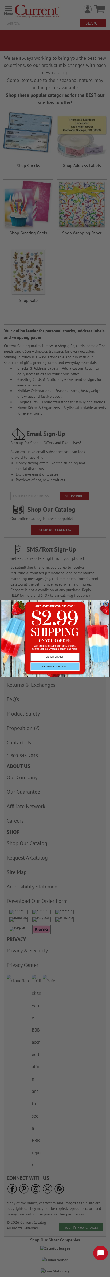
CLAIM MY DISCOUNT (55, 666)
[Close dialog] (105, 604)
